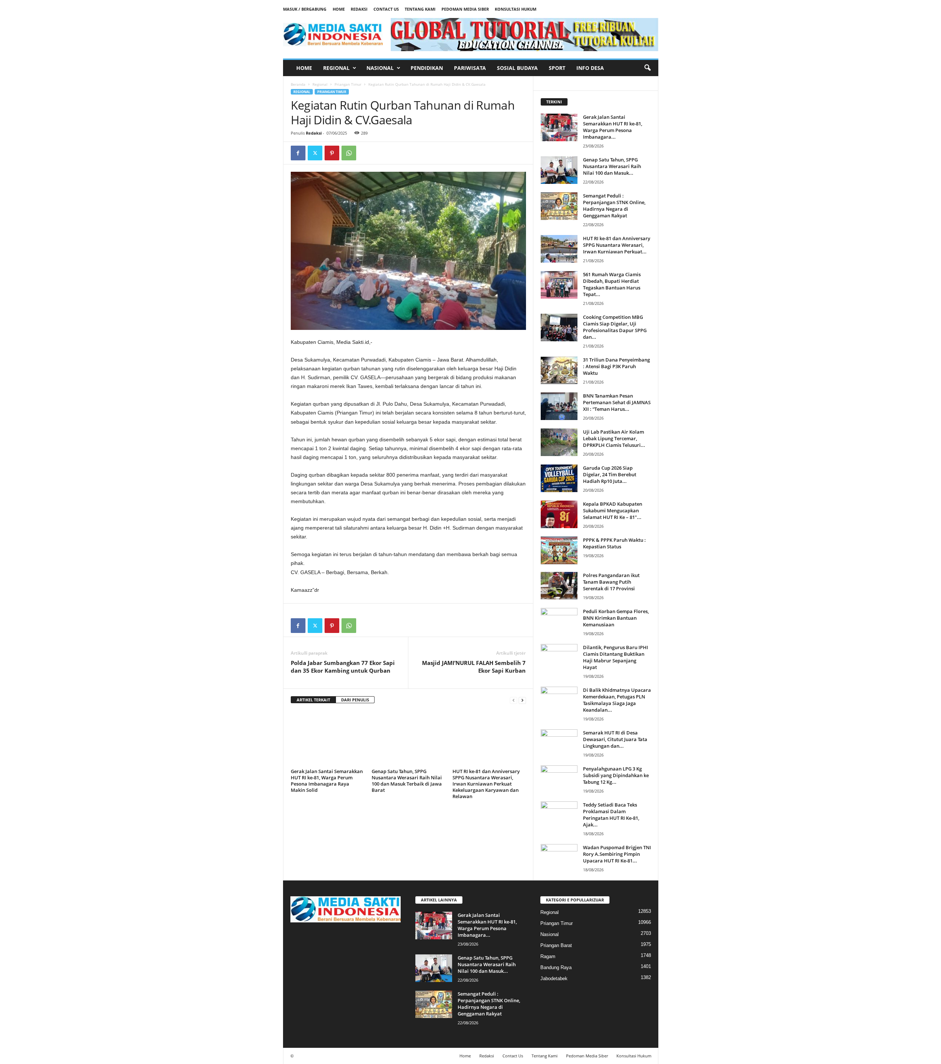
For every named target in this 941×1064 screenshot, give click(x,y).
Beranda (298, 84)
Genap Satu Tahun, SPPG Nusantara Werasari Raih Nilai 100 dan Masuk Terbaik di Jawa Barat (407, 780)
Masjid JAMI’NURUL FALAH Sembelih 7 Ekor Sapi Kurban (474, 666)
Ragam (547, 956)
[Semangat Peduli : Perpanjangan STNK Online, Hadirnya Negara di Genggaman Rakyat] (559, 206)
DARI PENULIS (355, 699)
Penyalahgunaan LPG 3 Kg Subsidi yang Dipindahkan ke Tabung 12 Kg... (616, 775)
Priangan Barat (556, 945)
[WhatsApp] (348, 153)
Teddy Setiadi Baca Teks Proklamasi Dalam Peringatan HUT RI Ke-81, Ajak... (611, 814)
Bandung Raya (556, 967)
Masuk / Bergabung (304, 9)
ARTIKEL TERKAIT (313, 699)
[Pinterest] (332, 153)
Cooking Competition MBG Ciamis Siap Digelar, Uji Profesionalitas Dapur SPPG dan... (615, 327)
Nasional (380, 67)
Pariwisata (470, 67)
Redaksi (359, 9)
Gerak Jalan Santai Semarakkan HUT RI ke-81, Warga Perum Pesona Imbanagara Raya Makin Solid (327, 780)
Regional (336, 67)
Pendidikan (427, 67)
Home (339, 9)
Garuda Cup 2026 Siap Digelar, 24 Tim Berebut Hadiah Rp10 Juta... (609, 474)
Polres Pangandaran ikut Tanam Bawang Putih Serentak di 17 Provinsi (611, 582)
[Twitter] (315, 153)
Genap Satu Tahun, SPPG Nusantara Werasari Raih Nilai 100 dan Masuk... (612, 166)
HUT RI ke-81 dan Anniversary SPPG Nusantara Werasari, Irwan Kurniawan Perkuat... (616, 245)
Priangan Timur (347, 84)
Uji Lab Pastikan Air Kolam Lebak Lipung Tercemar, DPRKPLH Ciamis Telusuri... (614, 438)
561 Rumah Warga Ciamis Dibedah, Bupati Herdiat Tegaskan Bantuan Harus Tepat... (612, 284)
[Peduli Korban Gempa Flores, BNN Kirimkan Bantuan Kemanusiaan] (559, 622)
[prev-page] (513, 700)
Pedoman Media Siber (465, 9)
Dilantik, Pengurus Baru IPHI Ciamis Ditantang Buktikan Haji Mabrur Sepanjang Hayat (615, 657)
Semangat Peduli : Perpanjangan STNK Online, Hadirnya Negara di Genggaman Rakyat (614, 205)
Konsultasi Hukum (515, 9)
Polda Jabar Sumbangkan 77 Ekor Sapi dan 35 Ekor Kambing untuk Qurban (343, 666)
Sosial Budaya (517, 67)
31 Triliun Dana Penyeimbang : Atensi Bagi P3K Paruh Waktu (616, 366)
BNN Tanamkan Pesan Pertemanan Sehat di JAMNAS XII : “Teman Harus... (617, 402)
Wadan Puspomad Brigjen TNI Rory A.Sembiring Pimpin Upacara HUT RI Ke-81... (617, 854)
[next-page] (522, 700)
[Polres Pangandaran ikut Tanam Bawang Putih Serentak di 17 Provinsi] (559, 585)
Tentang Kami (420, 9)
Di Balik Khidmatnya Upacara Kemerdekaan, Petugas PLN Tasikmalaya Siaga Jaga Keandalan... (617, 700)
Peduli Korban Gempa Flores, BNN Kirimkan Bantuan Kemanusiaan (616, 618)
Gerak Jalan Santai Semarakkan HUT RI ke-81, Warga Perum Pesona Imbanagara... (612, 127)
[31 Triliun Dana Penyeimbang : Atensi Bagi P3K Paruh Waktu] (559, 370)
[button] (647, 68)
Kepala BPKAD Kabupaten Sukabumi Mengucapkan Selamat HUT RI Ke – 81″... (612, 510)
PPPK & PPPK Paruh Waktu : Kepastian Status (614, 543)
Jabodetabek (554, 978)
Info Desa (590, 67)
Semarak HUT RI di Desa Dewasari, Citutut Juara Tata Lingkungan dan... (615, 739)
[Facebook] (298, 153)
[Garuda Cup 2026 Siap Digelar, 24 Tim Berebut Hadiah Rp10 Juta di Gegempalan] (559, 478)
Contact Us (386, 9)
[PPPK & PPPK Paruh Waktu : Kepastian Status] (559, 550)
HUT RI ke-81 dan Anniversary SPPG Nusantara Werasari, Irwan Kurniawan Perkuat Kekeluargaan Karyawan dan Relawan (486, 784)
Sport (557, 67)
